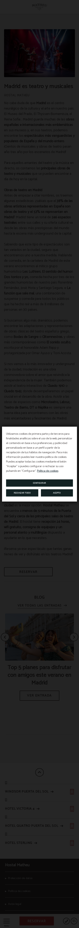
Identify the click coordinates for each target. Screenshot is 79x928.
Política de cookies (47, 471)
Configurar (39, 483)
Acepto (57, 493)
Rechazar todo (22, 493)
